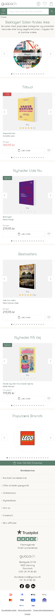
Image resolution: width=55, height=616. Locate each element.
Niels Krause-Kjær (11, 303)
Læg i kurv (23, 150)
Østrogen (7, 217)
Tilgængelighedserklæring (43, 610)
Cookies (27, 614)
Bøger (27, 54)
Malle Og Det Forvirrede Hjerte (18, 384)
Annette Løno (9, 136)
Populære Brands (27, 416)
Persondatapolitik (24, 610)
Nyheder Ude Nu (27, 170)
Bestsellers (27, 254)
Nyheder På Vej (27, 337)
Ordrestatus (9, 492)
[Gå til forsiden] (27, 556)
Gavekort (8, 515)
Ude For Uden (9, 300)
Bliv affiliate (9, 522)
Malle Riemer (8, 386)
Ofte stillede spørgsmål (16, 485)
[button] (11, 73)
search (52, 11)
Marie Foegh (8, 219)
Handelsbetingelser (8, 610)
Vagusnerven (9, 133)
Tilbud (27, 87)
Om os (6, 507)
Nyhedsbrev (9, 500)
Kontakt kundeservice (15, 477)
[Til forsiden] (9, 3)
